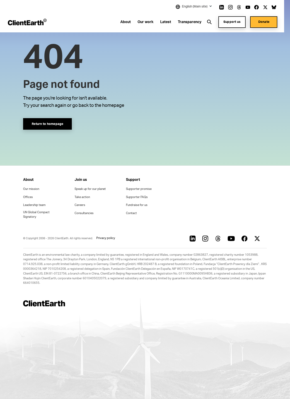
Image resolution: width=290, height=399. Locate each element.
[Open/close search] (209, 22)
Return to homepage (47, 124)
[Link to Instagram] (230, 7)
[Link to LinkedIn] (221, 7)
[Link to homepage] (27, 22)
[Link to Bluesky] (274, 7)
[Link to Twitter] (265, 7)
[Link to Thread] (239, 7)
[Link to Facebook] (256, 7)
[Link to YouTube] (248, 7)
